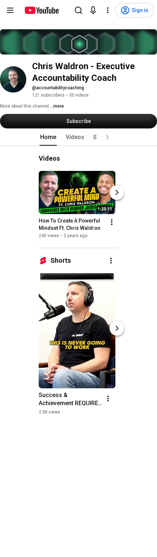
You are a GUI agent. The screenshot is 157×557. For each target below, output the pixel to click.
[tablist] (78, 137)
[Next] (117, 192)
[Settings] (107, 10)
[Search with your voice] (93, 10)
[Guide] (10, 10)
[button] (107, 137)
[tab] (48, 137)
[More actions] (111, 222)
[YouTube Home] (41, 10)
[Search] (78, 10)
